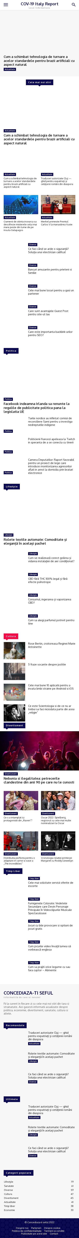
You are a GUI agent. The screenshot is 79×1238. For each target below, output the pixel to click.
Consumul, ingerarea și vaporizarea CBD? (49, 601)
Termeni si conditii (54, 1230)
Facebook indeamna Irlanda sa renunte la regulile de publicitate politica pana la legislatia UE (36, 408)
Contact (54, 1233)
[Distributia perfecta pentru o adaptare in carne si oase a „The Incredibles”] (21, 841)
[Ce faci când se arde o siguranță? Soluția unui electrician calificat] (14, 249)
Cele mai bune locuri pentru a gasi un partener (51, 292)
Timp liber (34, 878)
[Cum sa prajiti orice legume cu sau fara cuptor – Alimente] (14, 969)
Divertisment (11, 774)
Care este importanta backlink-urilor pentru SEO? (50, 333)
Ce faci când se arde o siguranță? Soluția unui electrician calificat (48, 250)
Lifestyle (8, 535)
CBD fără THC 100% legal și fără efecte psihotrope (47, 580)
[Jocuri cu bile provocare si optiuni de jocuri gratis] (14, 928)
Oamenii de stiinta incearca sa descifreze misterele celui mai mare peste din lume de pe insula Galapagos (20, 226)
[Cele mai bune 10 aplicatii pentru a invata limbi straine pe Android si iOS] (14, 692)
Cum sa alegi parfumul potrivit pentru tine (51, 621)
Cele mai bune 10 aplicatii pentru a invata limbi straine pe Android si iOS (51, 687)
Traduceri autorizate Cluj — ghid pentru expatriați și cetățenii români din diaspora (57, 181)
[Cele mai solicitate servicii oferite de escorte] (14, 885)
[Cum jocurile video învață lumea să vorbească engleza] (14, 949)
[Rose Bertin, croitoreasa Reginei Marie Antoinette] (14, 650)
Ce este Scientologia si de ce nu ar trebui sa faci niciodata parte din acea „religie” (51, 709)
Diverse (32, 244)
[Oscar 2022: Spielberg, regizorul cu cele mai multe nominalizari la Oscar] (58, 800)
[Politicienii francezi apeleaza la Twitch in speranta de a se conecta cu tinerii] (14, 446)
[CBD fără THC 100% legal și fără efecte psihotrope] (14, 581)
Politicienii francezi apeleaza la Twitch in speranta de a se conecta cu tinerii (51, 440)
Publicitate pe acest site (34, 1233)
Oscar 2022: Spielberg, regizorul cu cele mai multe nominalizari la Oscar (56, 820)
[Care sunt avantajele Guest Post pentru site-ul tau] (14, 311)
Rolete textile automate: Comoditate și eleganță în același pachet (35, 541)
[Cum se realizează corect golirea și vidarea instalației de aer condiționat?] (14, 560)
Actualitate (10, 69)
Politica (8, 399)
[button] (74, 5)
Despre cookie (52, 1227)
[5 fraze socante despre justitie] (14, 671)
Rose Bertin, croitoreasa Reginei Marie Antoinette (51, 645)
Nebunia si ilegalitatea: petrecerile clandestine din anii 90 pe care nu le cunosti (39, 780)
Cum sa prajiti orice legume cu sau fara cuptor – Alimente (49, 968)
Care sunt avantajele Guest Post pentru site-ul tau (48, 312)
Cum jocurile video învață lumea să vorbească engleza (49, 947)
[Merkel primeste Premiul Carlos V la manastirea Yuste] (58, 204)
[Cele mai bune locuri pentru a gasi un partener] (14, 290)
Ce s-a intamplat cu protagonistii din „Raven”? (18, 819)
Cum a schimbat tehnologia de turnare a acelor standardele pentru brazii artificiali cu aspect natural (39, 61)
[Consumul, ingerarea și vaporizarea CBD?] (14, 602)
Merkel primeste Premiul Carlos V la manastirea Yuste (56, 223)
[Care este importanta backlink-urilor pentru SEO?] (14, 332)
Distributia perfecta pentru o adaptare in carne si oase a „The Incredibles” (19, 860)
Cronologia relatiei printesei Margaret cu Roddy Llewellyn (57, 859)
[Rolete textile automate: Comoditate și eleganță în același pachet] (39, 512)
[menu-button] (6, 5)
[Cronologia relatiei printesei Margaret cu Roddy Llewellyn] (58, 841)
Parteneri (36, 1227)
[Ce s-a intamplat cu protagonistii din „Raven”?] (21, 800)
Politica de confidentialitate (27, 1230)
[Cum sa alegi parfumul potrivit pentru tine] (14, 623)
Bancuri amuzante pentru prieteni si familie (50, 271)
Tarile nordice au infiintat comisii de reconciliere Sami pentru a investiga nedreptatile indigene (50, 422)
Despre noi (22, 1227)
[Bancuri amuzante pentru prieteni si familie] (14, 269)
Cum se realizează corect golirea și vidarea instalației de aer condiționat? (51, 559)
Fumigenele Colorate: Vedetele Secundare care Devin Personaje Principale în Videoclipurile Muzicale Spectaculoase (50, 908)
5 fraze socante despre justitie (47, 664)
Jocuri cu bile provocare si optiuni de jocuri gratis (50, 927)
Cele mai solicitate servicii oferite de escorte (50, 884)
